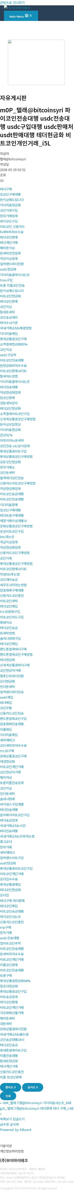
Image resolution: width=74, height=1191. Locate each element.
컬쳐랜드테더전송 (12, 691)
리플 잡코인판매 (11, 1077)
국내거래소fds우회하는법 (17, 836)
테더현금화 (7, 659)
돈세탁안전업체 (10, 253)
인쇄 (8, 1096)
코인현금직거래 (10, 670)
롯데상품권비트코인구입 (16, 868)
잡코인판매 (7, 397)
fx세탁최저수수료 (11, 231)
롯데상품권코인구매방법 (16, 456)
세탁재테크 (7, 740)
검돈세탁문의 (9, 403)
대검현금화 (7, 761)
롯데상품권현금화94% (15, 980)
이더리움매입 (9, 333)
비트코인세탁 (9, 600)
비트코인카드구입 (12, 617)
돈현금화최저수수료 (13, 365)
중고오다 (6, 841)
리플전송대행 (9, 1055)
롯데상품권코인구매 (13, 338)
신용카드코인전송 (12, 713)
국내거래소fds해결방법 (16, 328)
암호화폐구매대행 (12, 590)
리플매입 (6, 729)
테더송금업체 (9, 820)
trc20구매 (7, 750)
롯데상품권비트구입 (13, 451)
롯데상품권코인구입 (13, 991)
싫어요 (33, 1087)
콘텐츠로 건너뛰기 (12, 2)
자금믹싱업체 (9, 258)
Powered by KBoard (15, 1129)
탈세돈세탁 (7, 312)
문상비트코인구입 (12, 531)
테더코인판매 (9, 237)
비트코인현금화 (10, 296)
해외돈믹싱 (7, 247)
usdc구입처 (8, 354)
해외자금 (6, 777)
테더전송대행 (9, 387)
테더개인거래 (9, 242)
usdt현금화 (8, 863)
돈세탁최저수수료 (12, 953)
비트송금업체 (9, 996)
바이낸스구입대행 (12, 804)
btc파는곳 (7, 536)
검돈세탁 (6, 1023)
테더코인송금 (9, 627)
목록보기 (6, 1119)
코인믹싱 (6, 306)
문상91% (6, 435)
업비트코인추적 (10, 943)
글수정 (4, 1124)
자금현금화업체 (10, 392)
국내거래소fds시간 (13, 825)
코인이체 (6, 558)
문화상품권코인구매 (13, 756)
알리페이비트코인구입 (15, 814)
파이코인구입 (9, 221)
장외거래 (6, 847)
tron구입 (6, 280)
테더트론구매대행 (12, 515)
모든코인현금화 (10, 461)
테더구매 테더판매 (12, 900)
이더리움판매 (9, 504)
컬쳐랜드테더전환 (12, 263)
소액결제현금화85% (13, 344)
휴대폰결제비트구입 (13, 1050)
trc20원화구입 (10, 611)
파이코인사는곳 (10, 916)
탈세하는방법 (9, 376)
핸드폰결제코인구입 (13, 718)
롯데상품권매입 (10, 884)
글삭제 (14, 1124)
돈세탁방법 (7, 633)
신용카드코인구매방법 (15, 552)
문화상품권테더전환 (13, 1029)
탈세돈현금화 (9, 1061)
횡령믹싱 (6, 622)
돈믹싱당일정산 (10, 424)
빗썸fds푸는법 (10, 574)
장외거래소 (7, 467)
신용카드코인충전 (12, 595)
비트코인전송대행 (12, 360)
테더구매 (6, 189)
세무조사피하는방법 (13, 584)
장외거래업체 (9, 215)
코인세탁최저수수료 (13, 745)
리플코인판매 (9, 964)
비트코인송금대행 (12, 493)
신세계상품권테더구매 (15, 665)
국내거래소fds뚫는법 (14, 1034)
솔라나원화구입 (10, 638)
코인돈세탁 (7, 472)
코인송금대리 (9, 317)
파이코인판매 (9, 1002)
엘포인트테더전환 (12, 675)
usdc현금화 (8, 269)
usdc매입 (6, 697)
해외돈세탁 (7, 1018)
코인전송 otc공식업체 (15, 445)
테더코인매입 (9, 606)
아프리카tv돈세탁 (12, 440)
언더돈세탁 (7, 686)
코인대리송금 (9, 579)
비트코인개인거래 (12, 766)
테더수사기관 (9, 322)
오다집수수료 (9, 879)
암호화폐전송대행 (12, 723)
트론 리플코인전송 (12, 285)
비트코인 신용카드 (12, 226)
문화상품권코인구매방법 (16, 526)
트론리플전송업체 (12, 782)
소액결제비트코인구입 (15, 413)
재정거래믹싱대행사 (13, 520)
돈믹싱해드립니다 (12, 199)
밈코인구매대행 (10, 194)
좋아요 (11, 1087)
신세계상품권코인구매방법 (18, 419)
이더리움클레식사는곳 (15, 274)
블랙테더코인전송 (12, 477)
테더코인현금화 (10, 408)
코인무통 (6, 707)
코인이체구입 (9, 210)
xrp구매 (5, 927)
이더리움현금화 (10, 205)
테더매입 (6, 702)
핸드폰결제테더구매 (13, 649)
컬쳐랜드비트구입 (12, 857)
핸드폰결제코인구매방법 (16, 654)
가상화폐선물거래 (12, 1012)
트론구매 (6, 975)
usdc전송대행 (9, 938)
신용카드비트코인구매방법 (18, 483)
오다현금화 (7, 681)
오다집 (4, 895)
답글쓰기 (19, 1119)
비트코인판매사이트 (13, 370)
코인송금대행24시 (12, 1039)
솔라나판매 (7, 799)
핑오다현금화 (9, 986)
